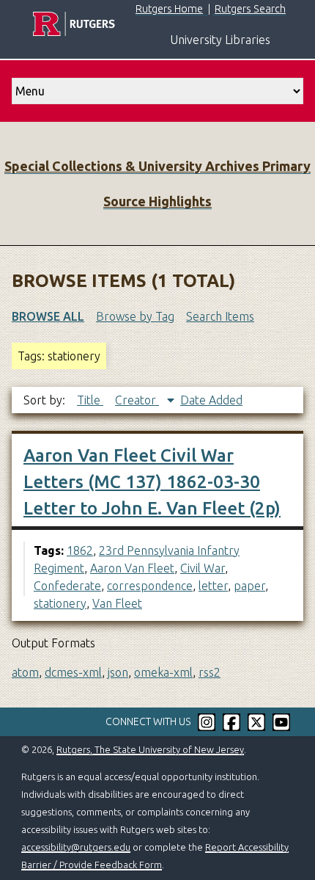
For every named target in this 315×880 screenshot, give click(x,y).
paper (249, 585)
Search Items (220, 316)
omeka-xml (163, 672)
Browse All (48, 316)
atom (25, 672)
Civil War (202, 568)
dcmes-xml (73, 672)
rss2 (209, 672)
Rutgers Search (250, 9)
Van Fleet (117, 603)
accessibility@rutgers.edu (75, 847)
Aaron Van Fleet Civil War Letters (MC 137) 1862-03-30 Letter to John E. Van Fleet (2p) (152, 482)
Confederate (67, 585)
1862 (80, 550)
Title (90, 400)
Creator (137, 400)
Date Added (211, 400)
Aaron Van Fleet (132, 568)
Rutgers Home (169, 9)
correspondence (150, 585)
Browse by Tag (135, 316)
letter (213, 585)
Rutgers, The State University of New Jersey (150, 749)
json (118, 672)
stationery (60, 603)
